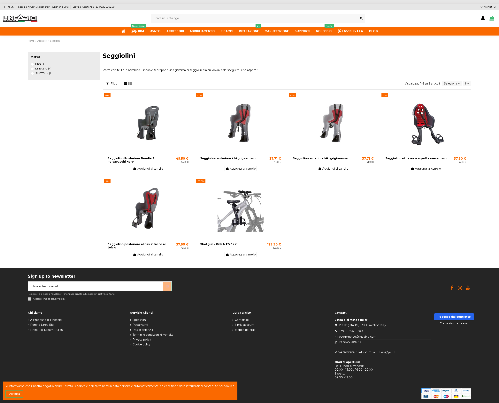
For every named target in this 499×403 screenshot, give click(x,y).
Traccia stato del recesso (454, 323)
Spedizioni (139, 320)
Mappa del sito (245, 330)
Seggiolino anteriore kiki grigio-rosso (228, 158)
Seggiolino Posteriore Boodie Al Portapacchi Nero (131, 160)
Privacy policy (142, 339)
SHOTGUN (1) (43, 73)
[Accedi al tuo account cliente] (483, 18)
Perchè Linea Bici (42, 324)
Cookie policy (141, 344)
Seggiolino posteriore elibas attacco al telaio (136, 245)
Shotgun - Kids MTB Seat (219, 244)
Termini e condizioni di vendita (153, 334)
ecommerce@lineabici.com (357, 336)
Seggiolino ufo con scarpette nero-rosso (416, 158)
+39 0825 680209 (349, 342)
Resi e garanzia (143, 330)
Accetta (14, 394)
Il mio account (244, 324)
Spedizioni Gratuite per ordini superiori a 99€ (43, 6)
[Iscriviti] (167, 286)
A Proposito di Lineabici (46, 320)
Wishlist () (489, 6)
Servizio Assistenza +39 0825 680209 (94, 6)
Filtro (114, 83)
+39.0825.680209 (351, 331)
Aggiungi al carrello (150, 168)
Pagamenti (140, 324)
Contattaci (242, 320)
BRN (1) (39, 63)
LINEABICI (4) (43, 68)
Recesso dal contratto (454, 316)
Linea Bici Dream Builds (46, 330)
